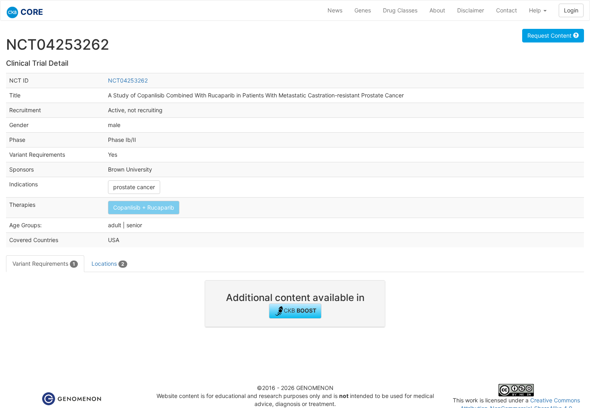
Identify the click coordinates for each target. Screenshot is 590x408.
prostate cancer (134, 187)
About (437, 10)
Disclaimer (470, 10)
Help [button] (536, 10)
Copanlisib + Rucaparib (143, 207)
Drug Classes (400, 10)
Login (571, 10)
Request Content (550, 35)
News (335, 10)
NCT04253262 (128, 80)
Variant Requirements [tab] (43, 263)
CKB (300, 310)
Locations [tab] (108, 263)
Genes (362, 10)
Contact (506, 10)
